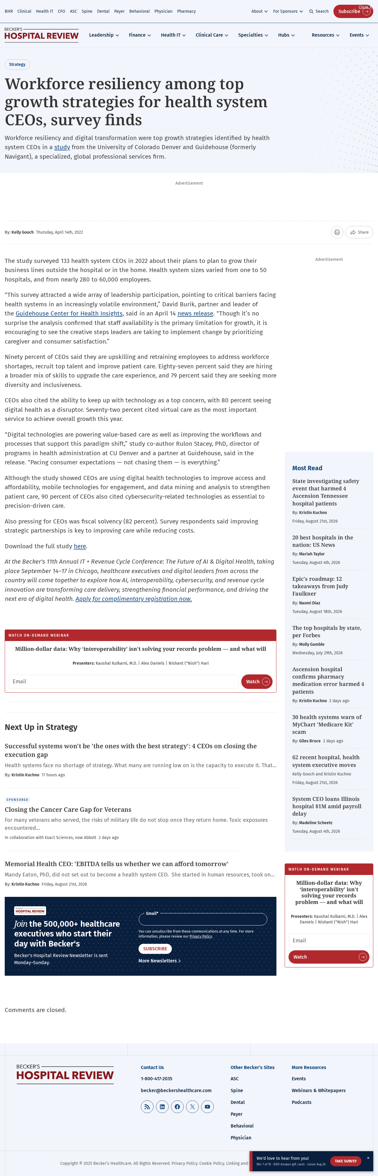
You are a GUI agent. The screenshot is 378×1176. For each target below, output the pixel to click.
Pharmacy (186, 11)
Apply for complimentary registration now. (134, 599)
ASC (73, 11)
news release (195, 313)
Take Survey (346, 1161)
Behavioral (139, 11)
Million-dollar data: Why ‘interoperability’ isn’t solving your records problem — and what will (140, 648)
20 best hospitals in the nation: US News (322, 541)
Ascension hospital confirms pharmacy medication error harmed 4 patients (328, 680)
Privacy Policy (201, 936)
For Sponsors (285, 11)
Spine (87, 11)
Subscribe (349, 11)
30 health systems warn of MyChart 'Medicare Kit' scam (326, 724)
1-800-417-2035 (156, 1078)
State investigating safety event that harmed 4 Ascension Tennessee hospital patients (325, 492)
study (62, 147)
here (80, 546)
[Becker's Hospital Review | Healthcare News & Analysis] (42, 35)
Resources (323, 35)
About (257, 11)
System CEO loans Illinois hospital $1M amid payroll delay (326, 806)
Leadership (101, 35)
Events (357, 35)
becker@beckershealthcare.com (176, 1090)
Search (322, 11)
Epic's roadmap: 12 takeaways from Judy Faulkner (320, 586)
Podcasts (302, 1102)
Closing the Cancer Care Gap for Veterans (68, 809)
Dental (103, 11)
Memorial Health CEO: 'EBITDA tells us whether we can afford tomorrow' (117, 864)
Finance (137, 35)
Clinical (24, 11)
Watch (253, 681)
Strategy (17, 64)
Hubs (283, 35)
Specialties (250, 35)
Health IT (44, 11)
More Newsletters (158, 961)
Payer (119, 11)
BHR (9, 11)
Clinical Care (209, 35)
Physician (163, 11)
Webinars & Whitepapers (319, 1090)
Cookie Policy (211, 1163)
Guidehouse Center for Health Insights (69, 313)
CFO (61, 11)
